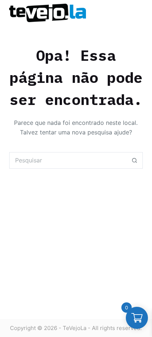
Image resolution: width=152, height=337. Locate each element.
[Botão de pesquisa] (134, 160)
